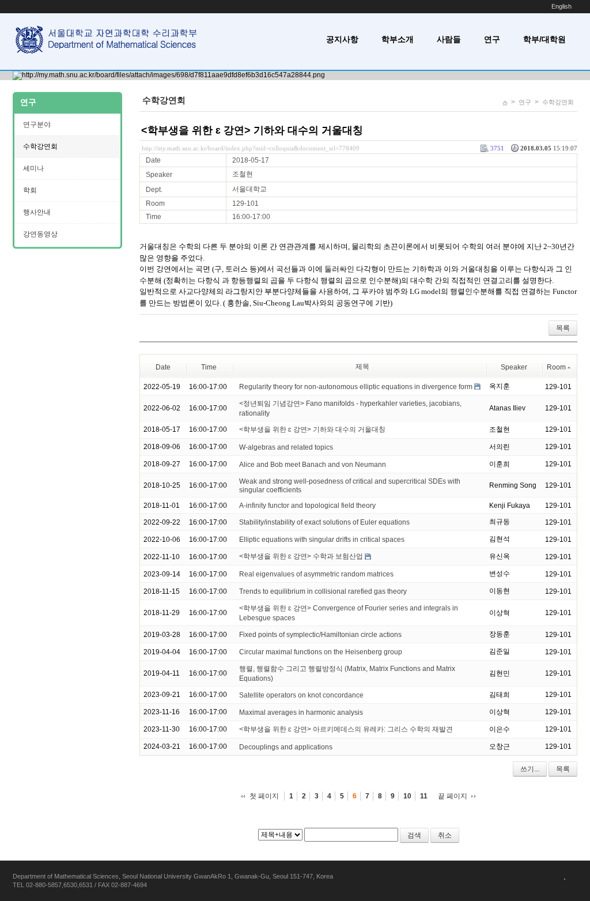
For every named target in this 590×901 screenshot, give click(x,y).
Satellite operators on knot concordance (301, 695)
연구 (492, 39)
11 (424, 796)
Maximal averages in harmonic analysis (301, 712)
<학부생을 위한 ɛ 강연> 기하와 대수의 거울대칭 (252, 130)
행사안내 (37, 212)
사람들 (449, 39)
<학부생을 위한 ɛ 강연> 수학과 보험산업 (301, 556)
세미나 (33, 168)
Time (209, 367)
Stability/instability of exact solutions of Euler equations (324, 522)
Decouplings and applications (285, 747)
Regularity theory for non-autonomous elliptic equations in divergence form (355, 387)
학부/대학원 (544, 39)
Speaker (514, 367)
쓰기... (529, 769)
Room (556, 367)
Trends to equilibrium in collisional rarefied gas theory (323, 591)
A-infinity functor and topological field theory (307, 506)
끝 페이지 (452, 796)
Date (163, 367)
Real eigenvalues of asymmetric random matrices (316, 574)
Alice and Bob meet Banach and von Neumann (312, 465)
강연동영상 (40, 234)
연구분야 (37, 124)
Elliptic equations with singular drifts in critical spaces (321, 540)
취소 (445, 835)
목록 (563, 328)
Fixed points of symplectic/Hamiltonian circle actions (320, 635)
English (561, 6)
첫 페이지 (264, 796)
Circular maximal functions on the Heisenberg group (320, 652)
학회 (30, 190)
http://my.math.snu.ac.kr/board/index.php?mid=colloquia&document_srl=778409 (251, 148)
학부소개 (397, 39)
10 (407, 796)
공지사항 (342, 39)
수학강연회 (558, 102)
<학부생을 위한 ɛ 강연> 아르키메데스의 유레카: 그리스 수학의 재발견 (346, 729)
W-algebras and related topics (286, 447)
